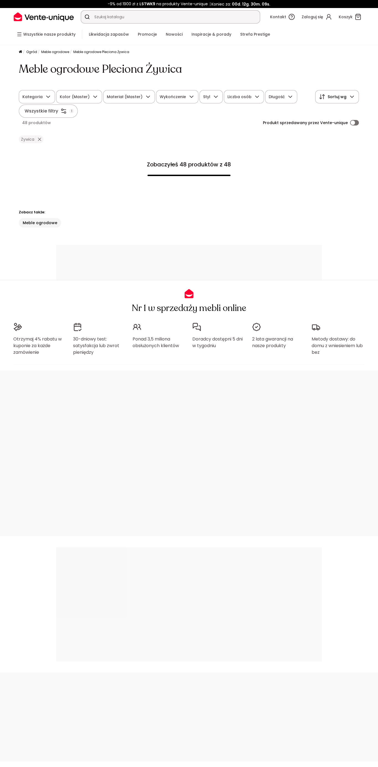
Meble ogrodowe (55, 51)
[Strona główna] (20, 52)
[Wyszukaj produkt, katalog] (87, 17)
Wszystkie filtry (41, 111)
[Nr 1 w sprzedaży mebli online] (43, 16)
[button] (39, 139)
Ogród (31, 51)
